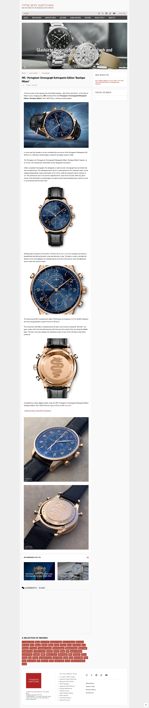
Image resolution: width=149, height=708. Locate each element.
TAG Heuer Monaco (65, 698)
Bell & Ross (79, 642)
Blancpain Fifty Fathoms (67, 681)
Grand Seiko (83, 648)
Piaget (66, 657)
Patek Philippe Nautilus (66, 693)
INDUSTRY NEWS (50, 17)
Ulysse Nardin (59, 661)
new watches (33, 73)
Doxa (83, 645)
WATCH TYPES (99, 17)
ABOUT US (112, 17)
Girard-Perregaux (58, 648)
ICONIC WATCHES (75, 17)
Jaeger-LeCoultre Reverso (67, 686)
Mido (70, 654)
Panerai (35, 657)
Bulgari (51, 645)
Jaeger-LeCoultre (76, 651)
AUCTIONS (63, 17)
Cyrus (69, 645)
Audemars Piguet (56, 642)
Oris (30, 657)
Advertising (90, 683)
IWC (67, 651)
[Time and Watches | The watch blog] (37, 7)
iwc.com (68, 405)
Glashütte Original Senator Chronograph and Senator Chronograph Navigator (74, 52)
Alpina (37, 642)
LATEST (26, 17)
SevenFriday (31, 661)
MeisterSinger (62, 654)
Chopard (63, 645)
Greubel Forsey (27, 651)
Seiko (24, 661)
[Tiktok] (110, 13)
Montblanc (76, 654)
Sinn (38, 661)
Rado (71, 657)
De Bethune (76, 645)
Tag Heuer (44, 661)
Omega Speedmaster (66, 688)
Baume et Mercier (68, 642)
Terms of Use (90, 686)
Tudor (51, 661)
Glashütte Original (71, 648)
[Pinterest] (106, 13)
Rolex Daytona (64, 695)
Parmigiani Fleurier (45, 657)
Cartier (57, 645)
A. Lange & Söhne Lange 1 (67, 677)
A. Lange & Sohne (28, 642)
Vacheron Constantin (78, 661)
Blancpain (25, 645)
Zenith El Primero (65, 700)
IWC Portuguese (64, 684)
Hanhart (56, 651)
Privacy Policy (91, 689)
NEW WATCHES (36, 17)
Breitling (44, 645)
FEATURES (88, 17)
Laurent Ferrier (27, 654)
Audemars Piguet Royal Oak (68, 679)
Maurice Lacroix (51, 654)
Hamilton (49, 651)
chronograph (45, 73)
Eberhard (25, 648)
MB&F (43, 654)
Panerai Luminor (64, 691)
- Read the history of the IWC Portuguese (37, 410)
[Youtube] (114, 13)
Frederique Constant (44, 648)
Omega (24, 657)
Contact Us (90, 693)
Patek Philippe (57, 657)
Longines (36, 654)
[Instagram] (99, 13)
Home (24, 73)
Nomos (83, 654)
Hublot (63, 651)
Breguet (37, 645)
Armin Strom (45, 642)
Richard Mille (78, 657)
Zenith (24, 664)
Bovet (32, 645)
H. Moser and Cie (39, 651)
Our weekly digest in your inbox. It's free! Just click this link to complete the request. (109, 82)
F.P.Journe (33, 648)
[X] (102, 13)
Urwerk (67, 661)
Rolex (86, 657)
